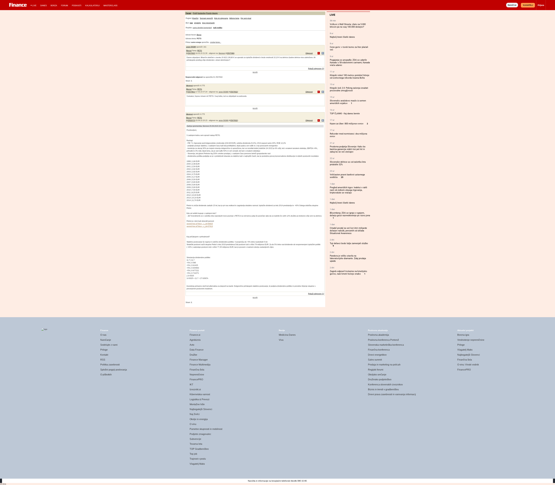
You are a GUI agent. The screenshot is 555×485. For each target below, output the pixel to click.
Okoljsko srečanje (377, 374)
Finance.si (195, 335)
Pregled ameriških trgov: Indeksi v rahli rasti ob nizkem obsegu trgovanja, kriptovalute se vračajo (348, 190)
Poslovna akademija (378, 335)
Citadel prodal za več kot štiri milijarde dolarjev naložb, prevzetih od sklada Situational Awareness (348, 231)
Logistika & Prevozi (199, 399)
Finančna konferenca (379, 350)
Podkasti (76, 5)
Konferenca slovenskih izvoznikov (385, 384)
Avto (192, 345)
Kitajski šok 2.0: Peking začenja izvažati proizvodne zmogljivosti (349, 89)
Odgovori (309, 53)
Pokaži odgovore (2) (316, 69)
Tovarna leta (196, 444)
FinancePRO (196, 379)
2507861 (191, 92)
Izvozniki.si (195, 389)
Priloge (104, 350)
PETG (199, 51)
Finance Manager (199, 359)
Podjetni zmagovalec (200, 434)
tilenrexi (222, 53)
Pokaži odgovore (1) (316, 294)
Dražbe (193, 355)
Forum (64, 5)
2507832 (191, 53)
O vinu (193, 424)
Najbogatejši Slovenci (201, 409)
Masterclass (110, 5)
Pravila (209, 13)
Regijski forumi (375, 369)
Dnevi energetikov (377, 355)
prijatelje (197, 23)
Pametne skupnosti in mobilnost (206, 429)
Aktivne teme (234, 18)
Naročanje (105, 340)
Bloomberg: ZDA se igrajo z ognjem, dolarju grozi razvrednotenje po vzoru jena (350, 214)
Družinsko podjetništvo (379, 379)
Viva (281, 340)
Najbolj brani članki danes (342, 37)
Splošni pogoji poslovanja (113, 369)
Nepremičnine (197, 374)
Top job (193, 454)
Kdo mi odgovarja (221, 18)
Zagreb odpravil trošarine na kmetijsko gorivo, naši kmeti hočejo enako (348, 272)
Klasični (195, 18)
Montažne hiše (197, 404)
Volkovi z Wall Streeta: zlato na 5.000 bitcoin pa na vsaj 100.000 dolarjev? (348, 25)
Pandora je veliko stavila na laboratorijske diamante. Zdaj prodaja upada (348, 258)
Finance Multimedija (200, 364)
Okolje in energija (199, 419)
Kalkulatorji (92, 5)
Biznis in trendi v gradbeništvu (383, 389)
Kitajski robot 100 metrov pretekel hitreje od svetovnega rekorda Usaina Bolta (349, 76)
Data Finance (197, 350)
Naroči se (512, 5)
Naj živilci (195, 414)
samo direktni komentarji (202, 28)
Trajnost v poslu (198, 459)
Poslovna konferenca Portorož (383, 340)
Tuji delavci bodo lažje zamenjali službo (349, 243)
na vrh (255, 72)
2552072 (191, 120)
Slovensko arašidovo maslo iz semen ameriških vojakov (348, 102)
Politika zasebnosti (110, 364)
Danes (43, 5)
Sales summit (375, 359)
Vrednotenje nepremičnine (470, 340)
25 (342, 177)
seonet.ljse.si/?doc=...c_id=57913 (200, 226)
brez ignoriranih (208, 23)
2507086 (230, 53)
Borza (54, 5)
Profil (195, 13)
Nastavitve (201, 13)
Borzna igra (463, 335)
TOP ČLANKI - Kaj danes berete (345, 113)
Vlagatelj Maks (197, 464)
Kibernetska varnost (200, 394)
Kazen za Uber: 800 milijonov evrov (346, 123)
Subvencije (195, 439)
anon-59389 (191, 47)
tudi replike (217, 28)
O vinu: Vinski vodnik (468, 364)
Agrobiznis (195, 340)
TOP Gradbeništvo (199, 449)
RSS (102, 359)
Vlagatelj (528, 5)
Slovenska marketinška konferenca (386, 345)
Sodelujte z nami (109, 345)
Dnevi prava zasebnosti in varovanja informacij (392, 394)
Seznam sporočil (206, 18)
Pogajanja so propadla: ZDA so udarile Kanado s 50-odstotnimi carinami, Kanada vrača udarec (350, 62)
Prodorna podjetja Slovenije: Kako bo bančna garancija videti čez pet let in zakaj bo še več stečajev (348, 149)
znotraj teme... (215, 42)
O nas (103, 335)
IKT (191, 384)
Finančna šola (197, 369)
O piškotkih (106, 374)
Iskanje (215, 13)
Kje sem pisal (246, 18)
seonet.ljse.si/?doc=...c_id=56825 (200, 224)
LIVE (34, 5)
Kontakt (104, 355)
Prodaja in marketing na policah (384, 364)
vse (191, 23)
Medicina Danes (287, 335)
